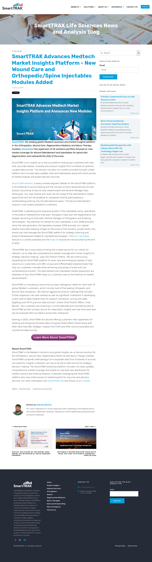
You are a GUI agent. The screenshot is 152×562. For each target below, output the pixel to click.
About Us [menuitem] (102, 7)
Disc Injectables (81, 236)
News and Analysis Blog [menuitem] (54, 504)
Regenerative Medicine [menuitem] (54, 497)
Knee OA (54, 239)
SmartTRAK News (24, 389)
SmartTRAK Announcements (42, 389)
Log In (145, 6)
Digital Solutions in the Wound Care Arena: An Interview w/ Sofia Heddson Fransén (31, 453)
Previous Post (20, 426)
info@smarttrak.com (88, 487)
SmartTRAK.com (56, 380)
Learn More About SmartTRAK (54, 337)
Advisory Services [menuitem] (54, 488)
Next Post (90, 426)
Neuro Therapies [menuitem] (53, 501)
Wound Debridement (22, 183)
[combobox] (118, 53)
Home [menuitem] (49, 482)
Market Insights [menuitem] (53, 485)
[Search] (138, 53)
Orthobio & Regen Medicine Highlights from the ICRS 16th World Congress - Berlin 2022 (76, 453)
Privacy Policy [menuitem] (120, 546)
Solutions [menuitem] (89, 7)
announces (28, 149)
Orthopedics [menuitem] (52, 491)
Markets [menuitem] (75, 7)
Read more (135, 113)
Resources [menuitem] (117, 7)
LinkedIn (86, 380)
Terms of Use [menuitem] (132, 546)
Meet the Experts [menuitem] (54, 507)
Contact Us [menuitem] (132, 7)
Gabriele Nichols (44, 405)
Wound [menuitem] (49, 494)
